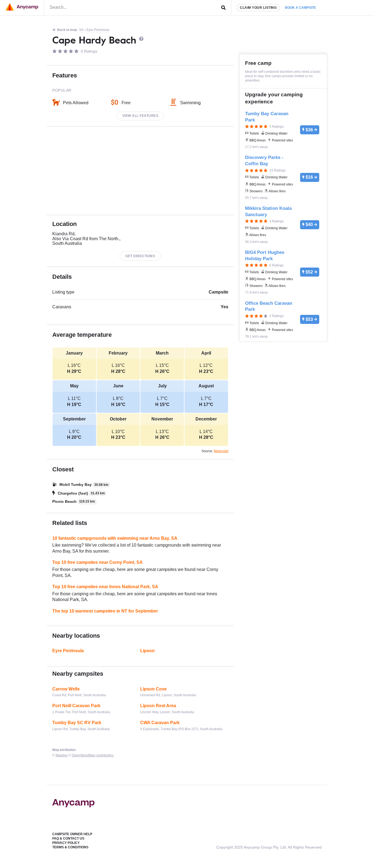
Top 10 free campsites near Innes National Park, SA (105, 586)
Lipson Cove (153, 689)
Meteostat (221, 451)
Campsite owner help (72, 834)
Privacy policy (66, 843)
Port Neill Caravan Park (76, 705)
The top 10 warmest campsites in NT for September (105, 611)
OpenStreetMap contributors (93, 755)
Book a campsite (300, 8)
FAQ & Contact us (68, 838)
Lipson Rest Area (158, 705)
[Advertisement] (140, 170)
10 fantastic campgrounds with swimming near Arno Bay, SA (114, 538)
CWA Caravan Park (160, 722)
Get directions (140, 256)
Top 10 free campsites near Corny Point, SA (97, 562)
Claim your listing (258, 8)
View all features (140, 116)
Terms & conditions (70, 847)
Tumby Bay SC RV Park (76, 722)
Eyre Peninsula (98, 30)
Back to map (67, 30)
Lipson (147, 650)
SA (81, 30)
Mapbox (62, 755)
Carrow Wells (66, 689)
